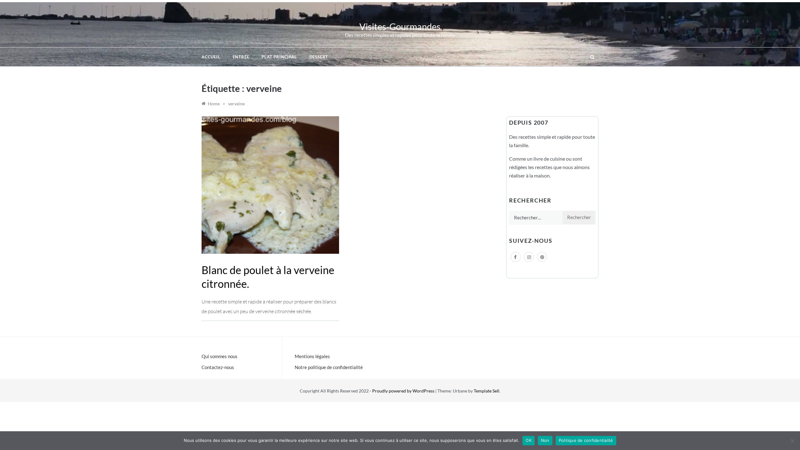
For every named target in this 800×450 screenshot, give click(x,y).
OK (529, 440)
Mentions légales (312, 356)
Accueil (211, 56)
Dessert (318, 56)
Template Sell (486, 390)
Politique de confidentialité (586, 440)
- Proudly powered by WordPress (402, 390)
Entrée (241, 56)
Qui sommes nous (220, 356)
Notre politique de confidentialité (329, 367)
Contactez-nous (218, 367)
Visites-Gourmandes (400, 26)
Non (545, 440)
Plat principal (279, 56)
